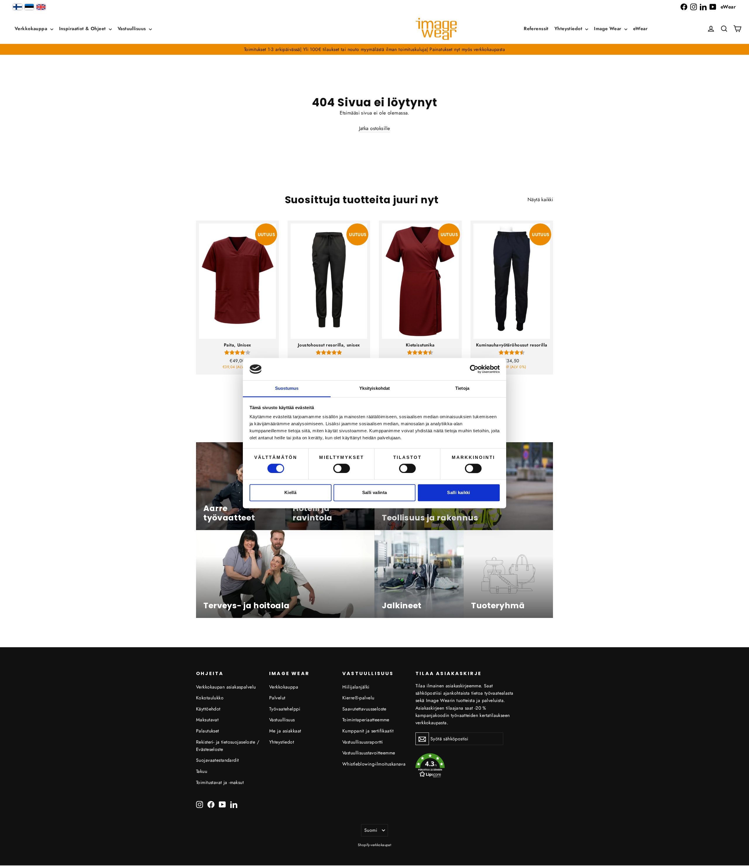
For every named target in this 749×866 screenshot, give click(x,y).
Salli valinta (374, 492)
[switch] (341, 468)
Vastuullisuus (132, 28)
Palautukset (207, 730)
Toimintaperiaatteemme (365, 719)
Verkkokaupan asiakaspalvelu (226, 687)
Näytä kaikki (540, 199)
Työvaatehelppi (284, 709)
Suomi (370, 830)
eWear (728, 6)
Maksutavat (207, 719)
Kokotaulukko (210, 697)
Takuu (201, 771)
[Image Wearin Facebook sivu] (684, 7)
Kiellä (290, 492)
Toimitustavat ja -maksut (220, 782)
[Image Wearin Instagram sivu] (693, 7)
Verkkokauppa (32, 28)
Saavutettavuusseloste (364, 709)
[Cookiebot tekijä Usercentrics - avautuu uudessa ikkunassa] (474, 369)
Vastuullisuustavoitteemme (368, 752)
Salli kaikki (458, 492)
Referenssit (536, 28)
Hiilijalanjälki (355, 687)
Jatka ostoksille (374, 128)
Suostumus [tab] (287, 388)
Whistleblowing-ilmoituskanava (374, 764)
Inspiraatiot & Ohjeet (83, 28)
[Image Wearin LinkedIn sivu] (703, 7)
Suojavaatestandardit (217, 760)
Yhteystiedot (569, 28)
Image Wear (608, 28)
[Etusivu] (436, 29)
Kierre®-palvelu (358, 697)
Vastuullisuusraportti (362, 742)
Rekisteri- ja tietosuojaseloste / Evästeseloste (227, 746)
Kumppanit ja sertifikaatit (368, 730)
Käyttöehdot (208, 709)
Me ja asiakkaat (285, 730)
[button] (724, 29)
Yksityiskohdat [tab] (374, 388)
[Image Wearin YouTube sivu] (713, 7)
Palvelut (277, 697)
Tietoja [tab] (462, 388)
